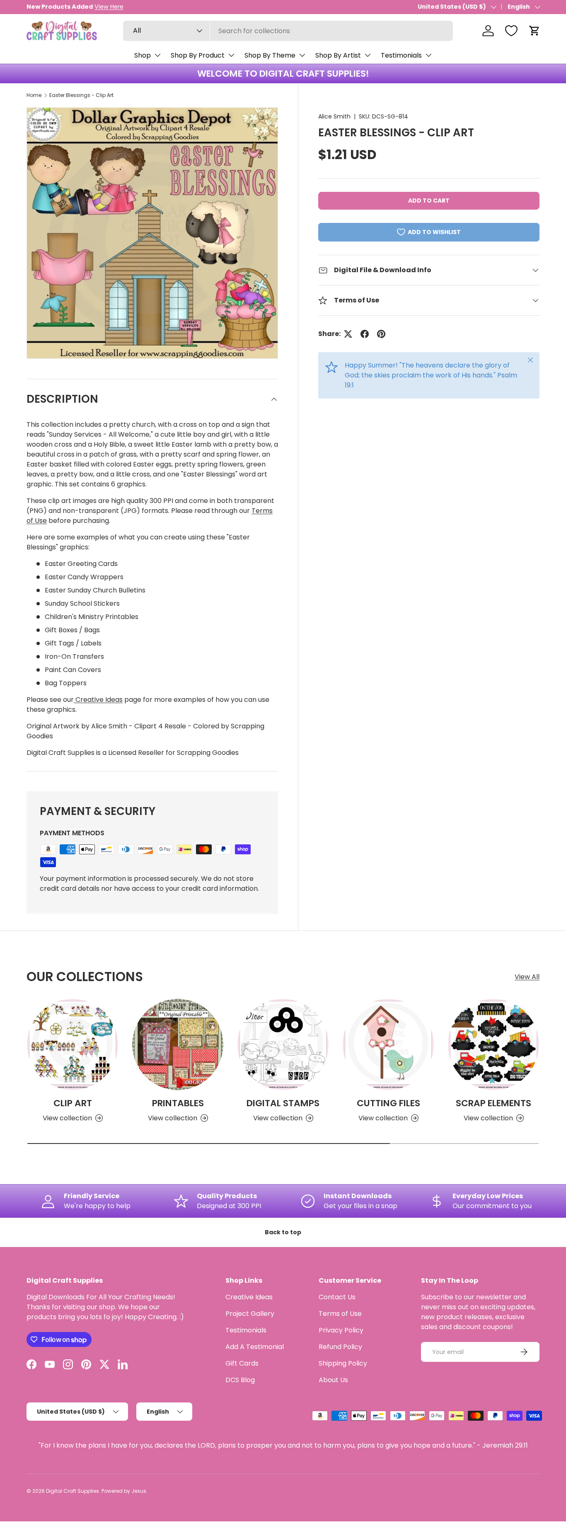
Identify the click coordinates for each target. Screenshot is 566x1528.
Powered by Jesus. (125, 1490)
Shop (142, 55)
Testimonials (401, 55)
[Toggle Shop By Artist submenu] (367, 55)
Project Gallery (249, 1313)
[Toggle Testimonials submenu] (428, 55)
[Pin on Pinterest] (381, 334)
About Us (333, 1380)
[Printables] (177, 1044)
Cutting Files (388, 1103)
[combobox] (288, 31)
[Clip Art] (72, 1044)
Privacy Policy (341, 1330)
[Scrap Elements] (493, 1044)
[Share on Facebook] (364, 334)
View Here (108, 6)
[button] (534, 31)
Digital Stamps (283, 1103)
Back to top (283, 1232)
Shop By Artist (338, 55)
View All (527, 977)
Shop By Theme (269, 55)
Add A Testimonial (254, 1347)
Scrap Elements (493, 1103)
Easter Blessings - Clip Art (81, 95)
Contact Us (337, 1297)
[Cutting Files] (388, 1044)
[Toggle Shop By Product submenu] (231, 55)
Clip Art (72, 1103)
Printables (178, 1103)
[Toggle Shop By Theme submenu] (302, 55)
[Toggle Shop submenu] (157, 55)
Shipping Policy (343, 1363)
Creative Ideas (98, 699)
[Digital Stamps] (283, 1044)
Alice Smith (334, 116)
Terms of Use (340, 1313)
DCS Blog (240, 1380)
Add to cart (429, 200)
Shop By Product (198, 55)
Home (34, 95)
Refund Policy (340, 1347)
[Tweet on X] (348, 334)
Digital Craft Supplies (72, 1490)
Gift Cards (242, 1363)
